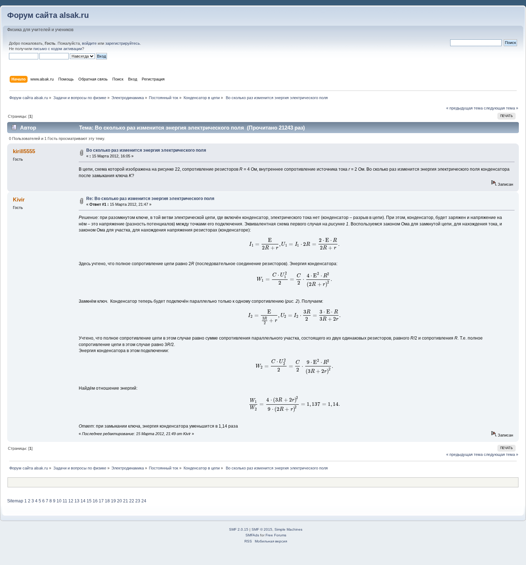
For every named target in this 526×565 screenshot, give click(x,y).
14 (83, 500)
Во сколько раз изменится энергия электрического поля (146, 150)
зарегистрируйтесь (122, 43)
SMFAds (252, 535)
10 (59, 500)
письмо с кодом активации (57, 49)
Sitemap (15, 500)
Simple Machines (288, 529)
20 (119, 500)
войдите (89, 43)
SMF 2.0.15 (238, 529)
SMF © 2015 (262, 529)
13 (76, 500)
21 (125, 500)
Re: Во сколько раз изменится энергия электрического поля (150, 198)
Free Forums (276, 535)
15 (89, 500)
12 (70, 500)
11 (65, 500)
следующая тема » (501, 108)
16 (95, 500)
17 (101, 500)
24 (143, 500)
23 (137, 500)
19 (113, 500)
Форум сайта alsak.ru (48, 15)
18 (107, 500)
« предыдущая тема (464, 108)
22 (131, 500)
